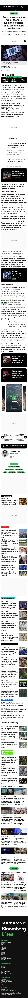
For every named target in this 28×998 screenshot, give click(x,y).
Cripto (2, 970)
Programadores (19, 469)
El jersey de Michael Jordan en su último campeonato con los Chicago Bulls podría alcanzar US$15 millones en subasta (20, 886)
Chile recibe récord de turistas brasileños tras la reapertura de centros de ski (19, 801)
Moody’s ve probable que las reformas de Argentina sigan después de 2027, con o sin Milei (19, 438)
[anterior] (2, 437)
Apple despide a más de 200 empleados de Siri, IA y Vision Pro (9, 573)
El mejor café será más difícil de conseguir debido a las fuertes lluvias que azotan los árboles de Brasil (9, 674)
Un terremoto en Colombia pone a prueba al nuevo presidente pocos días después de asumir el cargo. (9, 736)
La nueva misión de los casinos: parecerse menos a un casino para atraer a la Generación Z (7, 905)
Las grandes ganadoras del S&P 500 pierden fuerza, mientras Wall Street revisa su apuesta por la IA (9, 693)
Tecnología (3, 982)
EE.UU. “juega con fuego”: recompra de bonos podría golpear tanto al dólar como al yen (9, 616)
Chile (2, 949)
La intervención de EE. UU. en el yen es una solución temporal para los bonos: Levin (9, 745)
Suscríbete (3, 979)
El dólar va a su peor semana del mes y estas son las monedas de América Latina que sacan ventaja (9, 627)
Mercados (3, 966)
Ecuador (3, 952)
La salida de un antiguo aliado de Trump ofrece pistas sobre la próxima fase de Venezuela (12, 717)
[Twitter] (14, 457)
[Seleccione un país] (4, 6)
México (3, 944)
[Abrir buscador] (22, 7)
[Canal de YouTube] (10, 923)
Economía (3, 965)
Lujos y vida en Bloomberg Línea (13, 873)
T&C (2, 984)
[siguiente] (25, 437)
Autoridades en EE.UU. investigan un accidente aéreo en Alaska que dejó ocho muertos (7, 841)
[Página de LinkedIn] (17, 923)
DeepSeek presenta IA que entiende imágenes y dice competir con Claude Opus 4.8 (7, 860)
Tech (5, 472)
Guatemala (3, 959)
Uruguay (3, 954)
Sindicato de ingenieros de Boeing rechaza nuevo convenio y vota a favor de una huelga (9, 542)
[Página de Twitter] (7, 923)
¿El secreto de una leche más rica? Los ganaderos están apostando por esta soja (9, 781)
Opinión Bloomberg (7, 699)
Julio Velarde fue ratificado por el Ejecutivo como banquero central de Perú (20, 841)
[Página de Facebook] (4, 923)
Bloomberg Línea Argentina (14, 466)
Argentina (14, 13)
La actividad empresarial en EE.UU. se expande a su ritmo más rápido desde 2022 (20, 860)
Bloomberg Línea (14, 463)
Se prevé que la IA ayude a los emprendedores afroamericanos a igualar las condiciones (9, 652)
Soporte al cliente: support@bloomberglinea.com (11, 993)
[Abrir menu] (2, 7)
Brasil (2, 943)
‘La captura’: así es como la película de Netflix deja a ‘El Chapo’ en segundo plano (19, 905)
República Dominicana (6, 958)
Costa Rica (3, 956)
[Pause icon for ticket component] (1, 10)
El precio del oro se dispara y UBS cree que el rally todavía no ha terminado (9, 502)
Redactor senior (14, 453)
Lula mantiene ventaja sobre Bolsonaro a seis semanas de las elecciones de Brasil (9, 550)
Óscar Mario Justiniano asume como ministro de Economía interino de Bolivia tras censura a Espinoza (20, 821)
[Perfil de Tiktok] (21, 923)
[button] (25, 41)
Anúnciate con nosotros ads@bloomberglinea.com (12, 992)
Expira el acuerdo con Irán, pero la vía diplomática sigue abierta (9, 728)
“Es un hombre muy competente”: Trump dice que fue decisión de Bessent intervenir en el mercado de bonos (9, 559)
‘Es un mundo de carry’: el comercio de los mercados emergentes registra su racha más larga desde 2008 (9, 663)
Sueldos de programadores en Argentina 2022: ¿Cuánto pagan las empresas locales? (18, 275)
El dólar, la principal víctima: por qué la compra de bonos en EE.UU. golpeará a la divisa (9, 638)
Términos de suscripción (6, 981)
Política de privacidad (5, 980)
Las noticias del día (9, 469)
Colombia (3, 947)
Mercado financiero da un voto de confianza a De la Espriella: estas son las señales (7, 801)
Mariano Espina (6, 66)
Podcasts (3, 972)
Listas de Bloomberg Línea (7, 973)
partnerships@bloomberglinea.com (8, 990)
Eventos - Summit (5, 989)
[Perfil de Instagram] (14, 923)
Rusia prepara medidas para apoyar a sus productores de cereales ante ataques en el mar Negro (9, 533)
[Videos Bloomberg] (14, 722)
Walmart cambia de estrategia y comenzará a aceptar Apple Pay (9, 567)
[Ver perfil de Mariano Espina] (5, 454)
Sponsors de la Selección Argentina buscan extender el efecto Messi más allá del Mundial (8, 438)
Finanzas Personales (5, 971)
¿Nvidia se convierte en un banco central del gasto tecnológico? (9, 684)
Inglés (14, 71)
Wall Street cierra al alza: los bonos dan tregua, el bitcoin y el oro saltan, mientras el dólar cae (9, 606)
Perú (2, 951)
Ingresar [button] (25, 6)
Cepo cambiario (21, 472)
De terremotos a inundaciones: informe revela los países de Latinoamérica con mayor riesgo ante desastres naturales (9, 771)
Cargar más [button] (14, 868)
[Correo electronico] (11, 457)
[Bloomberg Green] (14, 752)
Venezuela (3, 948)
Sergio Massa (12, 472)
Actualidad (3, 968)
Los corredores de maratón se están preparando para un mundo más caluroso (7, 885)
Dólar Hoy (3, 967)
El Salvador (3, 957)
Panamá (3, 953)
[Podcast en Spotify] (24, 923)
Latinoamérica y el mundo (6, 942)
